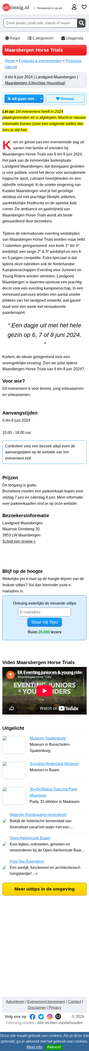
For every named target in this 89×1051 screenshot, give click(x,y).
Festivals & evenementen (40, 61)
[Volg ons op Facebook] (32, 1017)
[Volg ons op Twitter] (41, 1017)
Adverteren (15, 1002)
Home (10, 61)
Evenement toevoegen (46, 1002)
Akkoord (54, 1047)
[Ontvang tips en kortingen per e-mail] (58, 1017)
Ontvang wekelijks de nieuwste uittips (44, 603)
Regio (14, 38)
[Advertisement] (44, 949)
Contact (74, 1002)
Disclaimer (37, 1008)
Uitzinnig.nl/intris (20, 1023)
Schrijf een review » (19, 541)
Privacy (55, 1008)
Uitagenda (74, 38)
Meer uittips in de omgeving (44, 888)
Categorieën (42, 38)
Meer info (34, 1047)
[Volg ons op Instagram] (49, 1017)
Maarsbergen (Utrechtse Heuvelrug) (35, 83)
